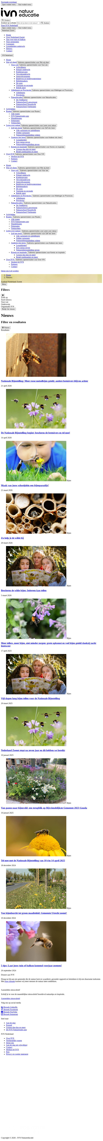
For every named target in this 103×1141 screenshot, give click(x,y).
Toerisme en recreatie (24, 85)
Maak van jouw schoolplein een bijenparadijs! (25, 485)
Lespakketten (21, 140)
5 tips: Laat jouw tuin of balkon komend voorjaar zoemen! (31, 965)
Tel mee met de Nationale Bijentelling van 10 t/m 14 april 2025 (33, 860)
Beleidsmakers (22, 81)
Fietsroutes (15, 121)
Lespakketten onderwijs (15, 46)
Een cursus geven (23, 142)
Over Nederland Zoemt (15, 37)
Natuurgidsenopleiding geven (27, 144)
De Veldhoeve (21, 100)
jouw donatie (10, 981)
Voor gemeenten (12, 42)
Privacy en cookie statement (17, 1054)
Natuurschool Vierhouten (26, 107)
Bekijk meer (21, 88)
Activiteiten (10, 109)
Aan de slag (10, 1023)
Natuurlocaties (16, 97)
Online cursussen (23, 133)
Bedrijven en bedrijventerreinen (28, 79)
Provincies (20, 95)
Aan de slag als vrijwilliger (16, 1045)
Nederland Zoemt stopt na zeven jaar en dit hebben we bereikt (33, 750)
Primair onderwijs (23, 70)
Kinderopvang (22, 72)
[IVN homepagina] (21, 18)
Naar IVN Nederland (9, 25)
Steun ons (5, 271)
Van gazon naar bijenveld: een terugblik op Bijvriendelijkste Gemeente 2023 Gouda (44, 808)
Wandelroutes (16, 118)
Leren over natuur (13, 125)
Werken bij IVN (17, 156)
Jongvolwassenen (23, 76)
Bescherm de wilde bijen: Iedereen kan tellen (23, 590)
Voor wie (14, 65)
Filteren (7, 328)
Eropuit (9, 1025)
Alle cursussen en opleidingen (28, 130)
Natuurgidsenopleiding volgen (28, 135)
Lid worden (14, 271)
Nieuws (9, 48)
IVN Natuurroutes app (20, 116)
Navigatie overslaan (9, 2)
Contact (9, 51)
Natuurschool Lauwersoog (26, 102)
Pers (7, 1052)
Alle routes (15, 114)
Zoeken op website (9, 23)
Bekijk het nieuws (8, 309)
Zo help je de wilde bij (12, 538)
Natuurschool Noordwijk (26, 104)
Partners (14, 159)
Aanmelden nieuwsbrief (10, 998)
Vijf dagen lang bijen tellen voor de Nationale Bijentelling (30, 698)
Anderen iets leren (18, 137)
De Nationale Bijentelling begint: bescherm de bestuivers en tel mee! (35, 432)
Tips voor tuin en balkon (15, 39)
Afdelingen (20, 93)
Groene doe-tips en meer (26, 149)
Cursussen (10, 44)
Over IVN (10, 154)
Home (8, 35)
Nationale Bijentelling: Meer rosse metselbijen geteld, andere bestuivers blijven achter (44, 381)
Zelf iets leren (16, 128)
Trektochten (15, 123)
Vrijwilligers (21, 67)
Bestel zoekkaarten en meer (27, 152)
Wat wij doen (11, 62)
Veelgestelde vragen (14, 1040)
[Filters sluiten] (3, 295)
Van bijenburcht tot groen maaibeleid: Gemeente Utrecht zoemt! (34, 913)
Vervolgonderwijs (23, 74)
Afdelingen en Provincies (21, 90)
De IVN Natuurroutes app (16, 1030)
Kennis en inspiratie (19, 147)
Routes (9, 111)
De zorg (19, 83)
